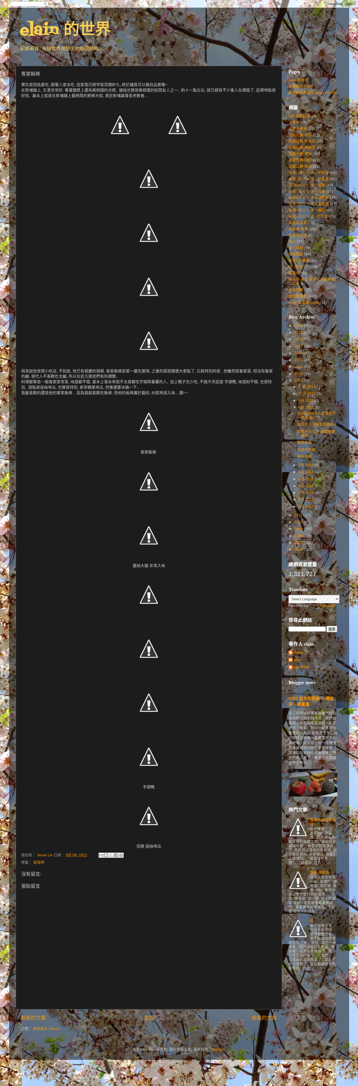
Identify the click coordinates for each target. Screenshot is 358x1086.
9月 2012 (307, 401)
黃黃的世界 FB (301, 86)
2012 (299, 381)
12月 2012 (308, 387)
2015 (299, 360)
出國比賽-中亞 (300, 135)
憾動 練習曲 (319, 872)
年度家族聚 (298, 223)
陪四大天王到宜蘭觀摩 (315, 424)
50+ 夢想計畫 (300, 116)
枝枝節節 (296, 254)
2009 (299, 529)
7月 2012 (307, 465)
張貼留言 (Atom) (46, 1029)
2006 (299, 550)
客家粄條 (304, 443)
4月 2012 (307, 486)
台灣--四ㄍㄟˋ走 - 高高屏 (309, 198)
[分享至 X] (111, 855)
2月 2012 (307, 499)
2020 (299, 326)
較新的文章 (33, 1018)
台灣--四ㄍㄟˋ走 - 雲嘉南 (309, 204)
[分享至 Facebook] (116, 855)
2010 (299, 522)
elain (298, 660)
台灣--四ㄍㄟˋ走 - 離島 (307, 210)
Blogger (218, 1049)
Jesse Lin (302, 652)
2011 (298, 515)
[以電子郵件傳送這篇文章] (101, 855)
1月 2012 (307, 507)
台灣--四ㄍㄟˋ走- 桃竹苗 (308, 216)
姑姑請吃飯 (306, 450)
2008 (299, 536)
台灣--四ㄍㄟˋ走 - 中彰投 (309, 173)
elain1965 (302, 667)
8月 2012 (307, 407)
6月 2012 (307, 472)
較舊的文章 (264, 1018)
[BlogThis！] (106, 855)
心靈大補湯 (298, 129)
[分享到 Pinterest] (121, 855)
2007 (299, 543)
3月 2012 (307, 493)
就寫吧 (38, 862)
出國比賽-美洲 (300, 154)
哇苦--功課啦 (299, 261)
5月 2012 (307, 479)
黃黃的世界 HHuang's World (312, 93)
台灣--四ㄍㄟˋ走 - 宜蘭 (307, 185)
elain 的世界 (65, 30)
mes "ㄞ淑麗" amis (304, 302)
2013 (299, 374)
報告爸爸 (304, 456)
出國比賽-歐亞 (300, 160)
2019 (299, 332)
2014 (299, 367)
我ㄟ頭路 (296, 248)
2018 (299, 339)
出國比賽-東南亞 (302, 147)
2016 (299, 353)
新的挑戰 (296, 290)
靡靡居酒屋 (298, 296)
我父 (292, 242)
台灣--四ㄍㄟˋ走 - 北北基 (309, 179)
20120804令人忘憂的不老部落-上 (316, 415)
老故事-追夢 (298, 229)
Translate (327, 606)
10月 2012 (308, 393)
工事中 (294, 122)
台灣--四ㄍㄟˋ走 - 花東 (307, 192)
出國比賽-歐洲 (300, 166)
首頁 (149, 1018)
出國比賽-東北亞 (302, 141)
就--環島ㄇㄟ (299, 267)
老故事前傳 (298, 235)
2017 (299, 346)
